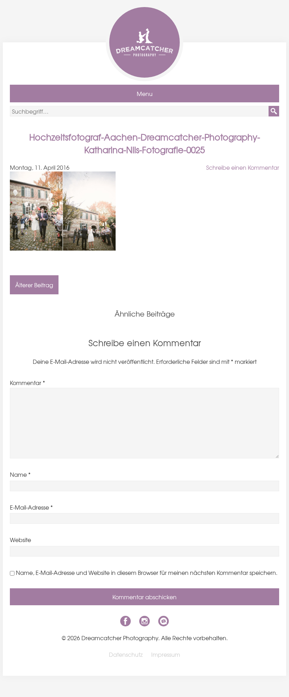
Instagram (144, 621)
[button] (274, 111)
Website (20, 539)
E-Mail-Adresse (31, 507)
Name (20, 474)
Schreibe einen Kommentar (242, 167)
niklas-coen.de (163, 621)
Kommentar (27, 382)
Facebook (125, 621)
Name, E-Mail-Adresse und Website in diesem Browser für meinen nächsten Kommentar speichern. (146, 572)
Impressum (165, 654)
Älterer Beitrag (34, 285)
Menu (145, 93)
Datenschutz (126, 654)
